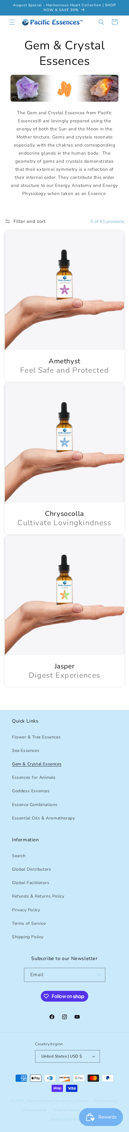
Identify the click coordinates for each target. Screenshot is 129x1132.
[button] (12, 22)
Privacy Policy (26, 910)
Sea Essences (25, 750)
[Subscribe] (98, 975)
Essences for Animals (34, 777)
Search (19, 856)
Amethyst (64, 361)
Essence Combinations (35, 805)
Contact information (67, 1119)
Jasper (65, 666)
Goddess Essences (31, 791)
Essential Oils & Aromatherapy (43, 818)
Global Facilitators (30, 883)
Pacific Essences (40, 1101)
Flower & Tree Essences (36, 737)
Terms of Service (29, 923)
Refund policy (106, 1101)
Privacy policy (35, 1110)
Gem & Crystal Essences (37, 764)
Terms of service (66, 1110)
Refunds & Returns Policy (38, 896)
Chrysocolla (64, 513)
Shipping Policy (28, 937)
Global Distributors (31, 869)
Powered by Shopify (72, 1101)
